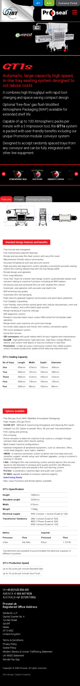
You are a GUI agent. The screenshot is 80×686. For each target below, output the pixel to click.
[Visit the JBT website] (16, 11)
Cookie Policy (9, 647)
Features (6, 199)
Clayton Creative (22, 674)
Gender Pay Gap (11, 659)
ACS (49, 3)
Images (19, 199)
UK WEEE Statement (13, 655)
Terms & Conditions (13, 640)
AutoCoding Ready (13, 477)
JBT (38, 3)
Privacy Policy (10, 644)
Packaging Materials (39, 199)
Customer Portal (67, 3)
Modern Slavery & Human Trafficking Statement (27, 651)
